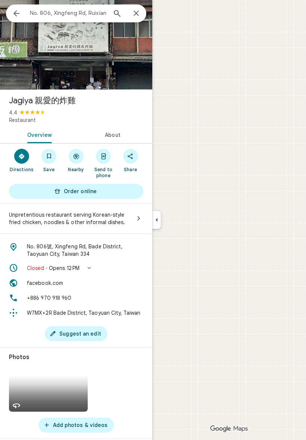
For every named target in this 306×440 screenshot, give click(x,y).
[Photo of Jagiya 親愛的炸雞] (76, 44)
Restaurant (22, 120)
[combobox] (68, 13)
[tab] (38, 134)
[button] (76, 268)
